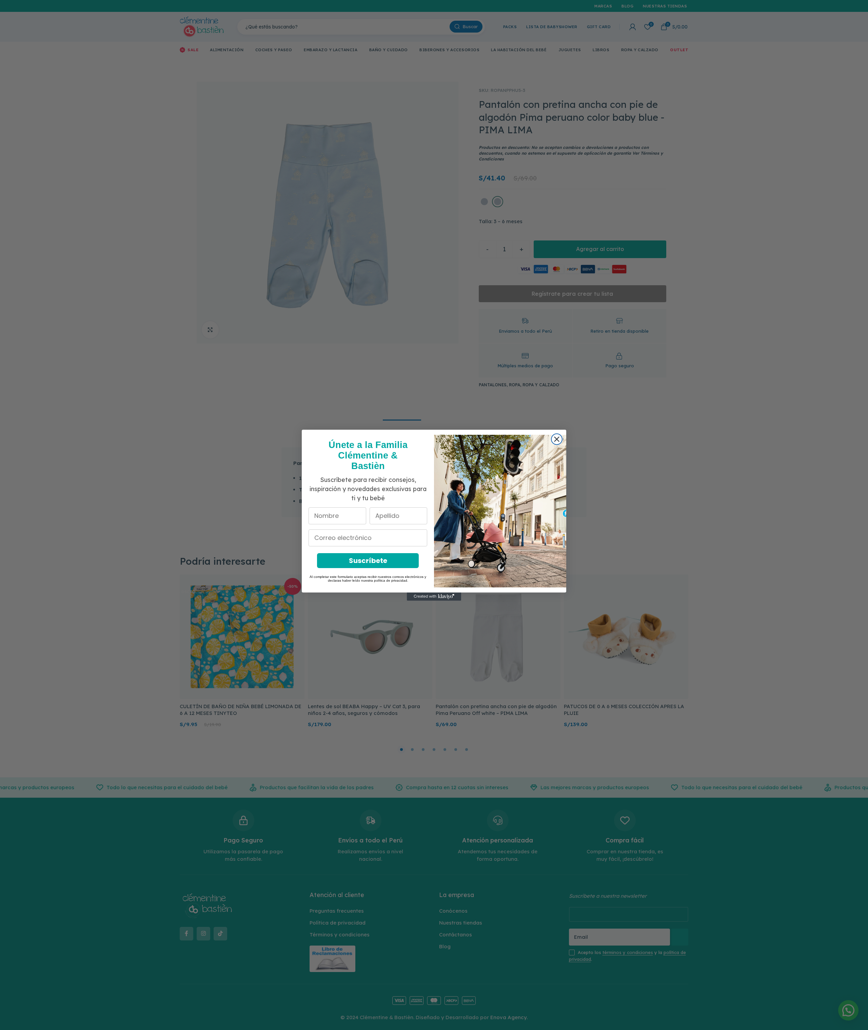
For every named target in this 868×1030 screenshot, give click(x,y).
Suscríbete (368, 560)
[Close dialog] (556, 439)
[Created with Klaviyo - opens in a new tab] (434, 596)
